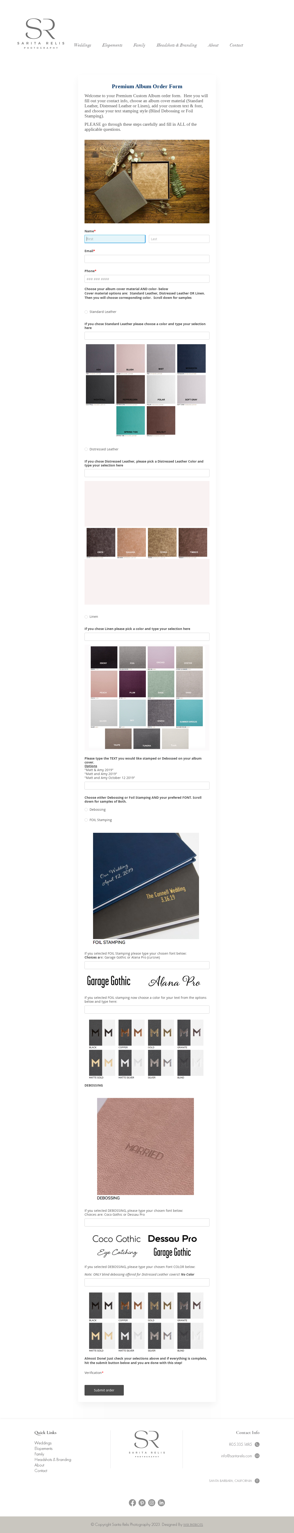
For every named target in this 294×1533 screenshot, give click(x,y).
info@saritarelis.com (236, 1472)
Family (39, 1470)
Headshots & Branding (52, 1475)
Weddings (42, 1459)
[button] (215, 45)
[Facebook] (132, 1518)
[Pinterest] (142, 1518)
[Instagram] (151, 1518)
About (39, 1481)
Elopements (43, 1464)
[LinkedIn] (161, 1518)
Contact (40, 1486)
